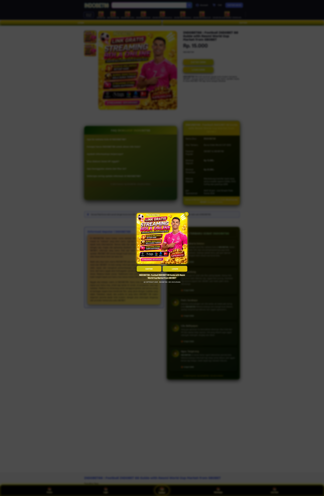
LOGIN (175, 268)
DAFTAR (149, 268)
